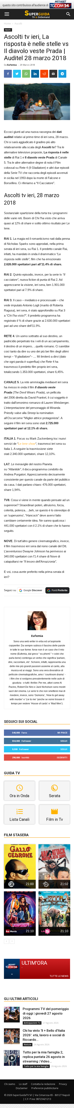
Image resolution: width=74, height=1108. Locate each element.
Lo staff (23, 1084)
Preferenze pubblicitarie (44, 1088)
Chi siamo (9, 1084)
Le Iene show (26, 443)
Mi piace (62, 732)
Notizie (27, 1044)
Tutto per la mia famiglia (36, 1066)
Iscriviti (62, 757)
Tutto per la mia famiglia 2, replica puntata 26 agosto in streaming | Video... (44, 1056)
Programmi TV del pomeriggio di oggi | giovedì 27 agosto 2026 (46, 1013)
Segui (63, 740)
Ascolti (18, 23)
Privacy (63, 1084)
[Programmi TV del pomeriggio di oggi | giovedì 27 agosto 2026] (12, 1014)
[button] (68, 14)
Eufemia (12, 64)
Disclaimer (22, 1088)
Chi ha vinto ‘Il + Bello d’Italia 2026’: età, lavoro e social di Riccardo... (44, 1035)
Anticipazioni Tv (32, 1022)
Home (7, 23)
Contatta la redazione (43, 1084)
